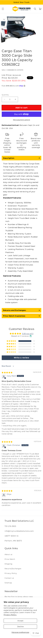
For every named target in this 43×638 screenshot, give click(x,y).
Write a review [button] (21, 358)
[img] (7, 372)
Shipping (8, 564)
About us (8, 554)
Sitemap (8, 583)
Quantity (5, 95)
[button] (2, 8)
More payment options (21, 120)
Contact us (9, 578)
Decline (20, 626)
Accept (20, 621)
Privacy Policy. (10, 615)
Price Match (10, 559)
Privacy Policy (11, 573)
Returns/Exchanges (13, 569)
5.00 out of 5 (27, 334)
